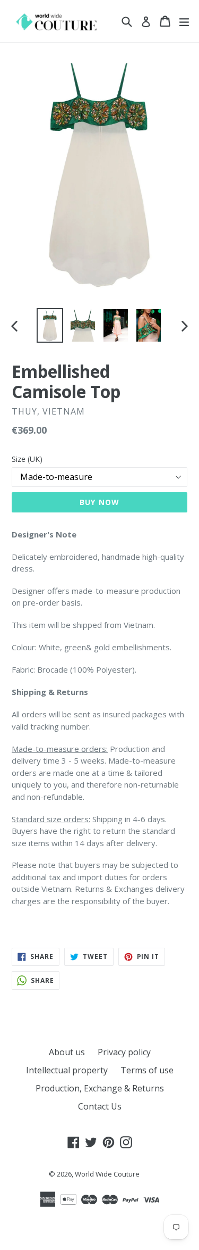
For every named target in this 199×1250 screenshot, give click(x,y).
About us (67, 1052)
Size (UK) (27, 459)
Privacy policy (124, 1052)
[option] (49, 325)
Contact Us (100, 1106)
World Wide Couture (107, 1174)
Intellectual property (67, 1070)
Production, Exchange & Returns (100, 1088)
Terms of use (147, 1070)
